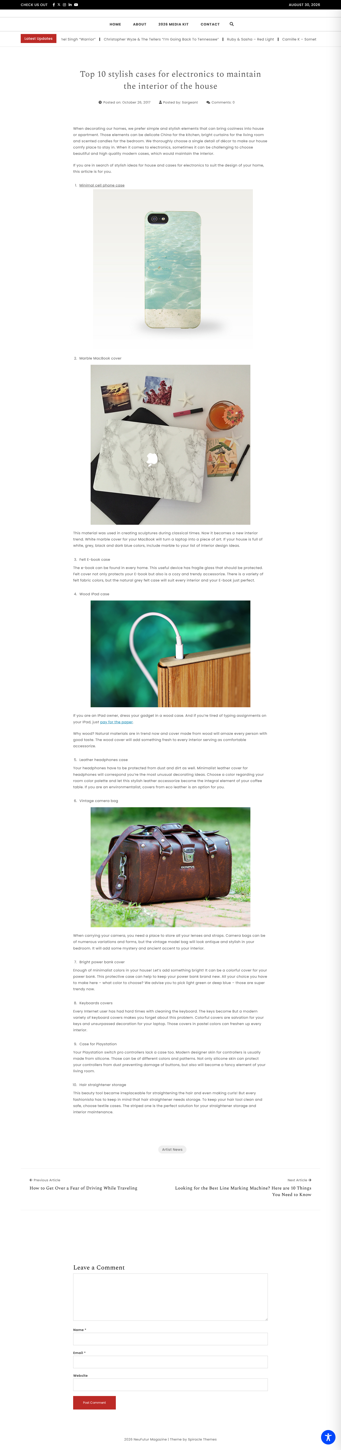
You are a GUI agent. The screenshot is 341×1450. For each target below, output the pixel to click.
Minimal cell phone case (102, 185)
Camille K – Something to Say (282, 39)
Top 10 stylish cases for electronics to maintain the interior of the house (170, 80)
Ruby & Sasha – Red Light (223, 39)
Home (115, 24)
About (140, 24)
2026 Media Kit (174, 24)
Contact (210, 24)
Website (80, 1375)
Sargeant (190, 102)
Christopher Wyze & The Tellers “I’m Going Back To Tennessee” (134, 39)
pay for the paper (116, 722)
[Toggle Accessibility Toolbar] (328, 1437)
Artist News (172, 1149)
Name (79, 1330)
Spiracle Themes (202, 1439)
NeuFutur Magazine (150, 1439)
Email (79, 1352)
